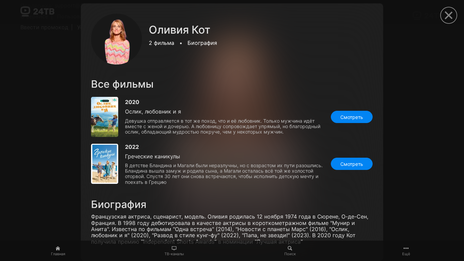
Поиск (290, 253)
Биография (202, 42)
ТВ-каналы (174, 253)
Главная (58, 253)
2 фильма (161, 42)
